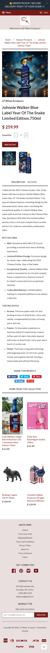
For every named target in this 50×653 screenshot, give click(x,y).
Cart (45, 12)
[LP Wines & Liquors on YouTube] (36, 572)
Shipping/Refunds (25, 538)
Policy (25, 557)
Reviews (32, 182)
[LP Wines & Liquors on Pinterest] (21, 572)
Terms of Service (25, 553)
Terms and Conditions (25, 542)
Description (18, 182)
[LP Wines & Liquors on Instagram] (28, 572)
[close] (46, 3)
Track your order (25, 534)
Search (25, 530)
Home (8, 39)
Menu (8, 12)
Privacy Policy (25, 545)
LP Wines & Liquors (28, 627)
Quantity (7, 135)
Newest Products (24, 39)
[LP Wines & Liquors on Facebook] (14, 572)
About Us (25, 549)
